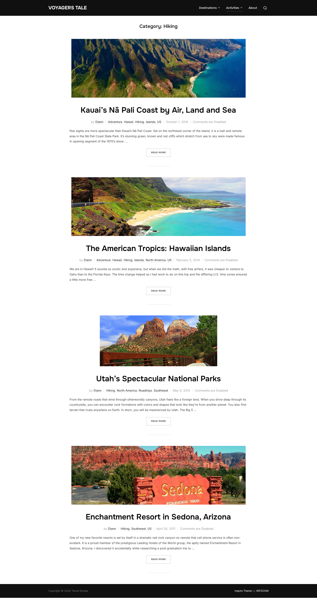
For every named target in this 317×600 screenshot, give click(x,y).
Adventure (115, 122)
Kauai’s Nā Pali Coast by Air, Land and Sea (158, 110)
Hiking (139, 122)
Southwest (161, 390)
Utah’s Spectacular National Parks (158, 379)
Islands (150, 122)
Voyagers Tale (67, 8)
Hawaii (128, 122)
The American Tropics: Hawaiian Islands (158, 248)
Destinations (208, 8)
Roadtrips (145, 390)
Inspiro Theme (243, 590)
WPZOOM (262, 590)
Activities (232, 8)
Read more (161, 152)
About (253, 8)
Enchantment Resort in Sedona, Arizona (158, 517)
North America (156, 260)
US (159, 122)
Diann (99, 122)
